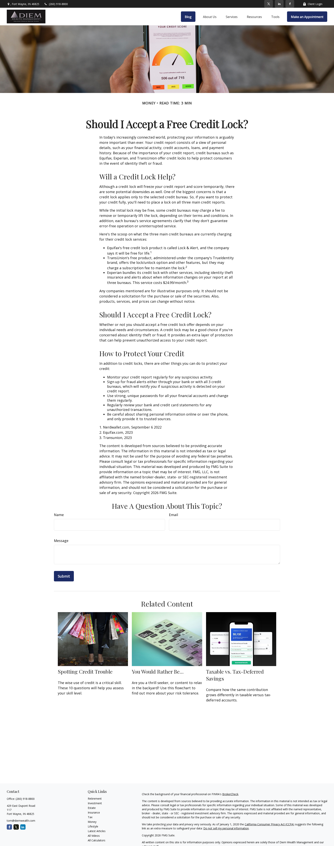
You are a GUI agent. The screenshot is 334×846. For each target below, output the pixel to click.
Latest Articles (97, 831)
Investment (95, 803)
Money (92, 822)
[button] (188, 16)
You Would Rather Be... (158, 671)
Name (59, 514)
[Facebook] (289, 4)
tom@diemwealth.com (21, 820)
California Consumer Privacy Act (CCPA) (269, 824)
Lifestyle (93, 826)
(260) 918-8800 (58, 4)
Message (61, 540)
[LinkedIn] (279, 4)
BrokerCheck (230, 794)
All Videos (94, 835)
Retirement (95, 798)
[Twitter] (268, 4)
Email (173, 514)
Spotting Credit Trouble (85, 671)
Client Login (315, 4)
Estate (92, 808)
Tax (90, 817)
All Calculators (96, 840)
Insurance (94, 812)
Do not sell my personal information (226, 828)
